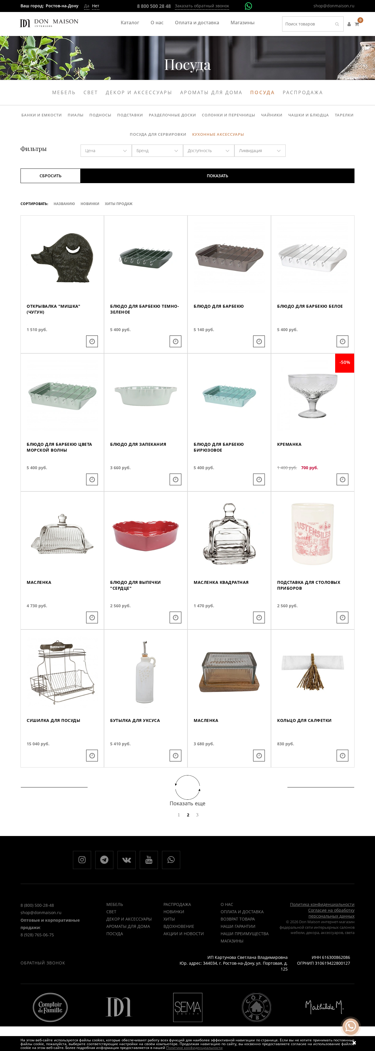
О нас (157, 22)
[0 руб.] (356, 24)
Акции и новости (183, 933)
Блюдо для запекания (138, 444)
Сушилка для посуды (53, 720)
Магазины (243, 22)
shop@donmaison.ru (333, 5)
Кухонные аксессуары (218, 134)
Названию (64, 203)
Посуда (262, 92)
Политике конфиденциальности (194, 1047)
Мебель (64, 92)
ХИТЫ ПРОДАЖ (118, 203)
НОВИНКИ (173, 911)
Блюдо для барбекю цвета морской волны (59, 447)
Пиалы (75, 115)
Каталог (130, 22)
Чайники (271, 115)
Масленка (39, 582)
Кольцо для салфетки (304, 720)
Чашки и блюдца (308, 115)
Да (86, 5)
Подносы (100, 115)
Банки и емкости (41, 115)
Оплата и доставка (197, 22)
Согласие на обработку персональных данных (331, 913)
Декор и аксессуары (139, 92)
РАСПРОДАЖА (177, 904)
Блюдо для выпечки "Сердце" (135, 585)
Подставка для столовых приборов (308, 585)
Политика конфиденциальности (322, 904)
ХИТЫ (169, 919)
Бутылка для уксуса (135, 720)
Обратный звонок (43, 963)
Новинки (90, 203)
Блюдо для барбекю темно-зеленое (144, 309)
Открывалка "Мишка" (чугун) (53, 309)
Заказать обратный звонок (202, 5)
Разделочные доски (172, 115)
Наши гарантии (238, 926)
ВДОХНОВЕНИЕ (178, 926)
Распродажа (303, 92)
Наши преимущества (245, 933)
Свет (90, 92)
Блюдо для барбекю (219, 306)
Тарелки (344, 115)
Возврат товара (238, 919)
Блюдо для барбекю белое (310, 306)
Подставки (130, 115)
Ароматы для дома (211, 92)
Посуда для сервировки (158, 134)
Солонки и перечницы (228, 115)
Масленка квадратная (221, 582)
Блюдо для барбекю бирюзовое (219, 447)
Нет (95, 5)
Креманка (289, 444)
